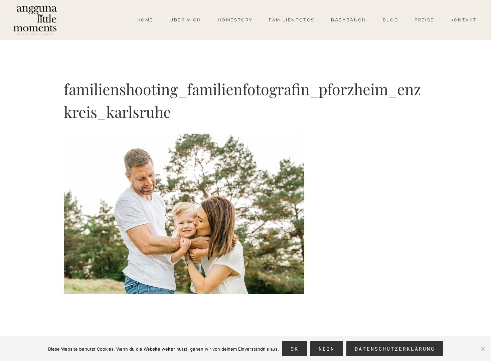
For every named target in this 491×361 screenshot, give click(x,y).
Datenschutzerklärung (395, 348)
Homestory (235, 19)
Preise (424, 19)
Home (145, 19)
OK (295, 348)
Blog (390, 19)
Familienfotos (292, 19)
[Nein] (482, 348)
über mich (185, 19)
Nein (327, 348)
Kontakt (463, 19)
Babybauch (348, 19)
